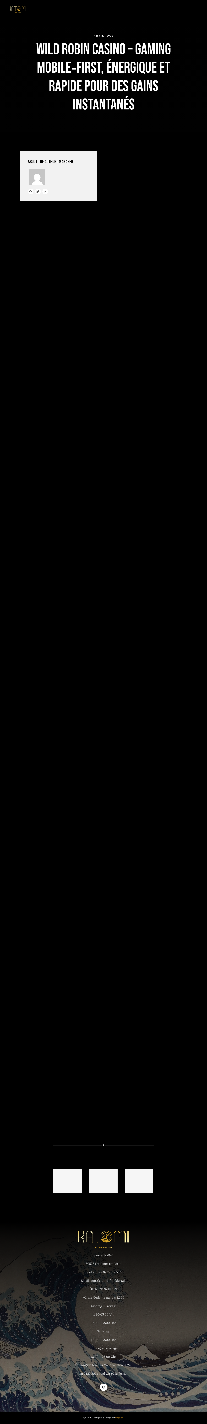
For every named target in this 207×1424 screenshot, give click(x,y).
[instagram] (103, 1387)
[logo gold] (18, 8)
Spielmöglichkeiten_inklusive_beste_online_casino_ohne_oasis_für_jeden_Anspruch (67, 1181)
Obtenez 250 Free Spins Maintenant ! (150, 1133)
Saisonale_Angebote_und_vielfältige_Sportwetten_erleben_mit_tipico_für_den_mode (139, 1181)
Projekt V (119, 1417)
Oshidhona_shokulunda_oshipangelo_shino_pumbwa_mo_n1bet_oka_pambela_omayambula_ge (103, 1181)
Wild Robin (118, 307)
